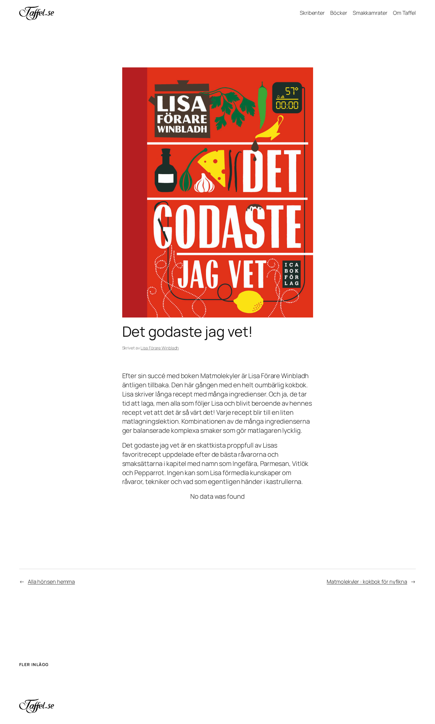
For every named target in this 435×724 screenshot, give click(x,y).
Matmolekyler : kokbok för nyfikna (367, 581)
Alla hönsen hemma (51, 581)
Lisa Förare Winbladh (160, 348)
